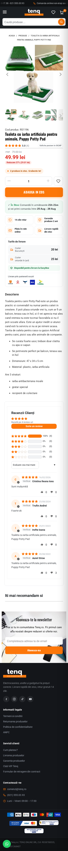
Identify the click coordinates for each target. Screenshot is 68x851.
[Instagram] (14, 699)
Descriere (12, 294)
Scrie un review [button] (34, 426)
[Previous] (7, 74)
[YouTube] (30, 699)
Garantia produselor (14, 760)
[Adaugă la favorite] (58, 181)
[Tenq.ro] (34, 12)
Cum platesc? (10, 750)
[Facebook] (6, 699)
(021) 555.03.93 (16, 795)
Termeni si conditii (12, 716)
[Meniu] (4, 12)
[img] (30, 477)
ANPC (6, 732)
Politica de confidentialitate (17, 727)
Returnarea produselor (15, 721)
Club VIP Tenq (10, 766)
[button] (19, 436)
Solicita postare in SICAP (50, 145)
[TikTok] (22, 699)
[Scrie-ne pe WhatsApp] (7, 844)
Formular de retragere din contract (21, 771)
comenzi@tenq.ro (16, 789)
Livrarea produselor (13, 755)
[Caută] (61, 22)
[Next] (60, 74)
